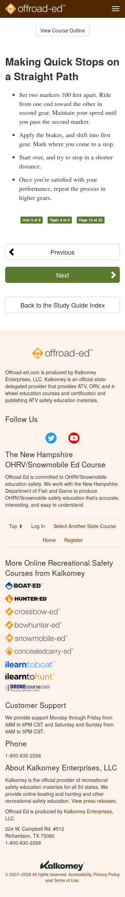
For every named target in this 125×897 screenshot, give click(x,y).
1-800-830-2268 (23, 755)
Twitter (51, 438)
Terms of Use (66, 880)
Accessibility (79, 874)
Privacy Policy (106, 874)
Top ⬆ (16, 525)
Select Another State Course (84, 525)
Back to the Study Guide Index (62, 304)
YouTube (74, 438)
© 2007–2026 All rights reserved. (36, 874)
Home (49, 539)
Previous (62, 251)
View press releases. (94, 800)
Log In (38, 525)
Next (62, 274)
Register (73, 539)
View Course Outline (62, 30)
